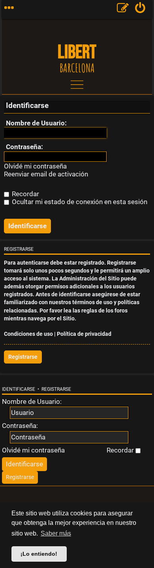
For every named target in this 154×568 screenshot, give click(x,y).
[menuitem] (140, 9)
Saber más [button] (56, 533)
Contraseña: (24, 147)
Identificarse (18, 389)
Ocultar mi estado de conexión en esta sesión (78, 202)
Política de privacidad (84, 334)
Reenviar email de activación (46, 174)
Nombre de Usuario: (36, 123)
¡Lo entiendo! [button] (39, 554)
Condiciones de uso (28, 334)
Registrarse (23, 357)
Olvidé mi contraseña (35, 166)
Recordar (24, 194)
